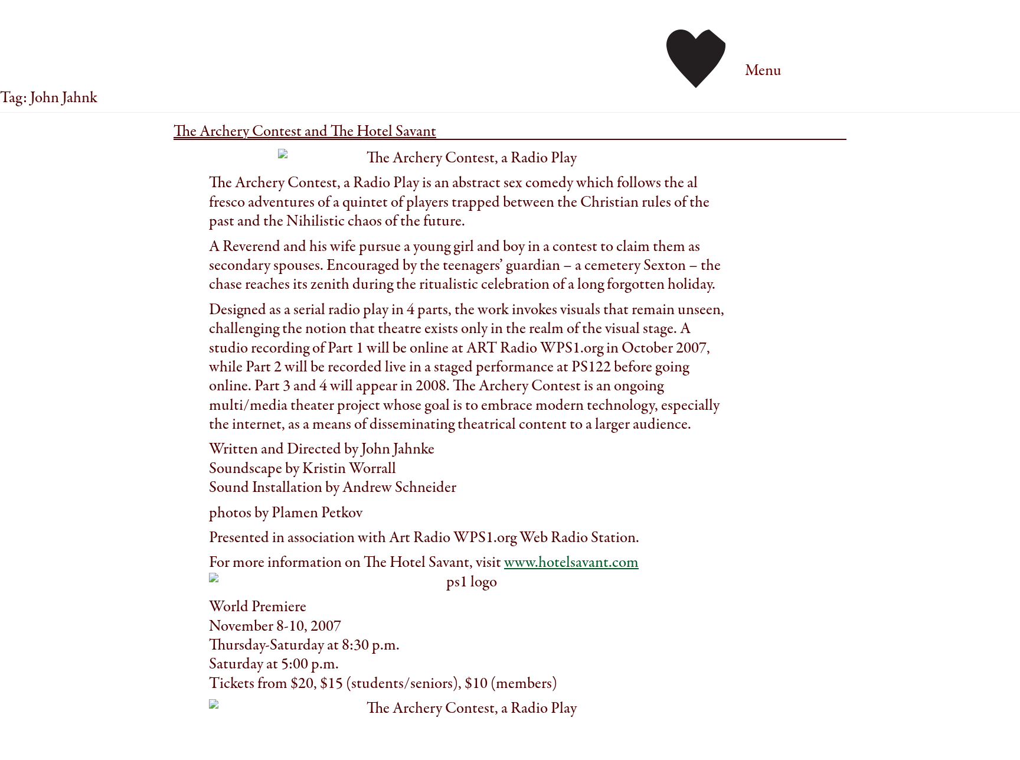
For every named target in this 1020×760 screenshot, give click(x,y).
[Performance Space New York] (695, 58)
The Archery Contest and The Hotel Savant (305, 131)
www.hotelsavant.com (571, 562)
